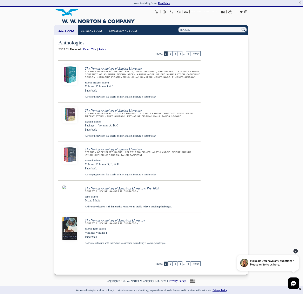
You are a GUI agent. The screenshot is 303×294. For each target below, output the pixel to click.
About (164, 11)
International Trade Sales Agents (186, 11)
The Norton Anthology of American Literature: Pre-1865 (122, 188)
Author (102, 49)
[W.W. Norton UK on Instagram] (245, 11)
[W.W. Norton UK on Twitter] (241, 11)
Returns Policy (204, 11)
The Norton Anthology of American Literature (115, 220)
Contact (171, 11)
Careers (230, 11)
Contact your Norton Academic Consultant (179, 11)
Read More (164, 3)
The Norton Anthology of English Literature (113, 68)
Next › (196, 53)
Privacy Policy (177, 281)
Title (93, 49)
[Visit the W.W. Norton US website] (192, 281)
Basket (157, 11)
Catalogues (223, 11)
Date (86, 49)
